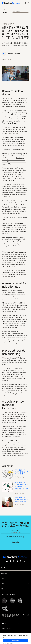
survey (10, 293)
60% (21, 303)
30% (18, 104)
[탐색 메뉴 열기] (28, 3)
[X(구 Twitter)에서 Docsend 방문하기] (13, 562)
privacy (21, 537)
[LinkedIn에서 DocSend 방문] (10, 562)
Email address (15, 531)
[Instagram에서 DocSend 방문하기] (20, 562)
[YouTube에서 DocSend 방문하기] (7, 562)
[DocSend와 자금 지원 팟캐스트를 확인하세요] (24, 562)
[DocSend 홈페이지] (15, 557)
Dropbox (14, 594)
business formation (8, 416)
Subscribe (15, 542)
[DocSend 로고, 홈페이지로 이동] (11, 3)
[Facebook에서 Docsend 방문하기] (17, 562)
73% (19, 358)
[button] (15, 640)
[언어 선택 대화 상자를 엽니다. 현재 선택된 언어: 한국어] (25, 3)
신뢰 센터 (11, 616)
